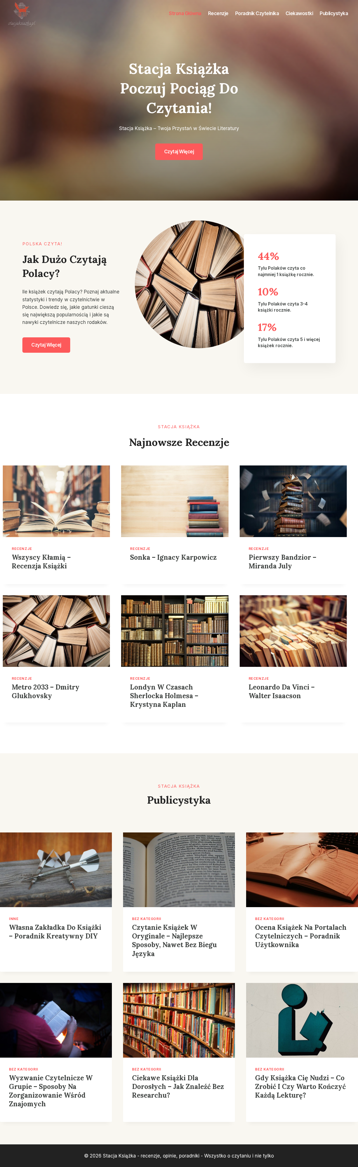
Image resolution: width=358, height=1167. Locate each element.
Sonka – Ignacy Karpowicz (173, 557)
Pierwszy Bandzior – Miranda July (282, 561)
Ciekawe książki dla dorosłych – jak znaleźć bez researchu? (178, 1087)
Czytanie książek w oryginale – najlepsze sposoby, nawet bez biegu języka (174, 940)
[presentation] (56, 501)
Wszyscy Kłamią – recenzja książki (41, 561)
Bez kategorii (146, 919)
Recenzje (218, 13)
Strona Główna (185, 13)
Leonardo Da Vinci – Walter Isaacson (282, 691)
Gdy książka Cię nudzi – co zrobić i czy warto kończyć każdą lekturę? (300, 1087)
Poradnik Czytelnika (257, 13)
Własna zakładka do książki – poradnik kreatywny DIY (55, 931)
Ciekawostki (299, 13)
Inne (13, 919)
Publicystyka (334, 13)
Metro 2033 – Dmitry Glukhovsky (45, 691)
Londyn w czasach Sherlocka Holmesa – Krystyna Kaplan (164, 696)
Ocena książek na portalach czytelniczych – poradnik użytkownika (301, 936)
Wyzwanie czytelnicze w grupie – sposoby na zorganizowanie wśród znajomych (51, 1091)
